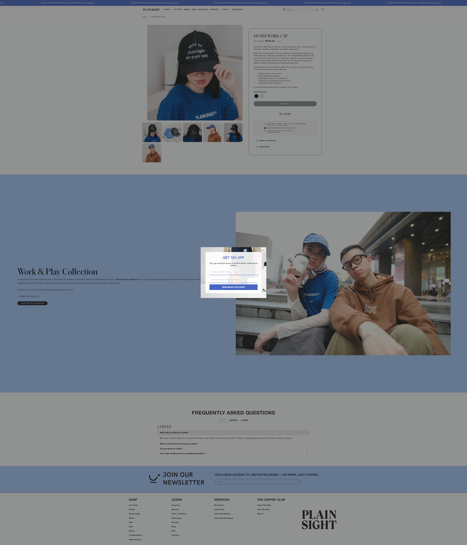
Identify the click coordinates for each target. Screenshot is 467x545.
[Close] (263, 250)
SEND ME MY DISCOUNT (233, 287)
